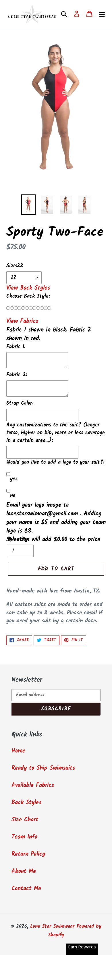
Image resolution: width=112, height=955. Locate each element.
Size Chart (24, 820)
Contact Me (26, 888)
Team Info (24, 837)
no (12, 496)
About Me (23, 871)
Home (18, 751)
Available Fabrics (32, 785)
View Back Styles (28, 288)
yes (14, 479)
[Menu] (102, 14)
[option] (28, 204)
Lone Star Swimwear (52, 926)
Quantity (18, 539)
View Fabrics (22, 321)
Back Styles (26, 802)
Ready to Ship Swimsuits (43, 768)
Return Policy (28, 854)
